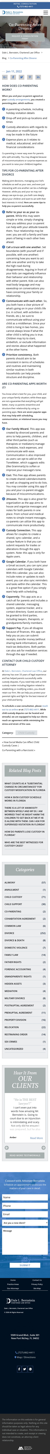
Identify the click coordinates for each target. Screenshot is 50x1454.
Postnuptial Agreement (25, 1005)
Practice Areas (13, 1284)
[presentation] (7, 1148)
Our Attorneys (13, 1288)
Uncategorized (25, 1048)
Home (13, 1280)
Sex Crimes (25, 1041)
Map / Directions (26, 1357)
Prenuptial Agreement (25, 1012)
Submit (25, 1265)
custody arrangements (18, 99)
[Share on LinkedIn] (38, 77)
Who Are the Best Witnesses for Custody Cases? (24, 844)
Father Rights (25, 962)
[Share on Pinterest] (30, 77)
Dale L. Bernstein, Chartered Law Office (21, 52)
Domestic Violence (25, 947)
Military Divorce (25, 998)
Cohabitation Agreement (25, 918)
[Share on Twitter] (21, 77)
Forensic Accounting (25, 969)
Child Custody (25, 897)
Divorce (25, 933)
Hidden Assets (25, 983)
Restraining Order (25, 1034)
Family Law (25, 954)
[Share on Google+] (5, 77)
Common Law (25, 925)
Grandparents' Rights (25, 976)
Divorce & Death (25, 940)
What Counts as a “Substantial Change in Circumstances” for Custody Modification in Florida (25, 787)
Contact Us (37, 1280)
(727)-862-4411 (26, 6)
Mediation (25, 991)
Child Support (25, 904)
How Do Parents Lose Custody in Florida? (25, 833)
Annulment (25, 889)
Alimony (25, 882)
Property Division (25, 1019)
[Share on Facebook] (13, 77)
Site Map (37, 1288)
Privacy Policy (37, 1284)
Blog (4, 58)
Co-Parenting (25, 911)
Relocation (25, 1027)
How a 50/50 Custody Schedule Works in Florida (23, 799)
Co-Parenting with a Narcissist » (18, 750)
